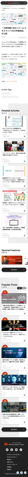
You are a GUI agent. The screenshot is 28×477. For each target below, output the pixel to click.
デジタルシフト (6, 93)
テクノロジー (5, 313)
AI (3, 395)
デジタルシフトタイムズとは (13, 454)
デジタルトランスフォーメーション (10, 96)
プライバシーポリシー (11, 464)
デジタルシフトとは (11, 457)
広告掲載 (9, 467)
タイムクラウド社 (12, 81)
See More (14, 269)
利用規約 (9, 469)
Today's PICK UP (22, 37)
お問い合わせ (10, 462)
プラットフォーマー (6, 340)
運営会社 (9, 459)
